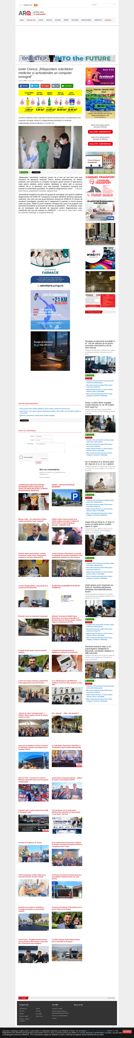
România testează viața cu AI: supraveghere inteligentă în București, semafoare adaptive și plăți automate (99, 649)
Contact (54, 1018)
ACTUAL (58, 20)
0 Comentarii (39, 80)
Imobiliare (108, 20)
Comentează (24, 172)
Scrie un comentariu (45, 477)
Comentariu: (30, 443)
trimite (38, 462)
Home (22, 20)
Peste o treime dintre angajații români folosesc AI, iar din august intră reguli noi (99, 405)
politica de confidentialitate (96, 1031)
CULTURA (75, 20)
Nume (32, 436)
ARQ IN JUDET (86, 20)
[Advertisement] (67, 40)
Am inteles (127, 1031)
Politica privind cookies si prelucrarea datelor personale (60, 1012)
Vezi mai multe (111, 998)
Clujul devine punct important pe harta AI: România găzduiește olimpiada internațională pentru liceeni (99, 588)
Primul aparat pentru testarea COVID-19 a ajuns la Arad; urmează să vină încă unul (45, 408)
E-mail (32, 440)
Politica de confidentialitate (59, 1015)
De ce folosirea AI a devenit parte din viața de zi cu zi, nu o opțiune (99, 463)
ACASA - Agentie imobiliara (24, 1020)
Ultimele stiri (31, 20)
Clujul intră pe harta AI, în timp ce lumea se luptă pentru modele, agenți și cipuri (99, 524)
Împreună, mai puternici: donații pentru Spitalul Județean (37, 415)
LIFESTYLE (98, 20)
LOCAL (40, 20)
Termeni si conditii (57, 1008)
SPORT (66, 20)
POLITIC (49, 20)
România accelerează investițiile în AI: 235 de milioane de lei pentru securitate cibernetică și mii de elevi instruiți (100, 344)
